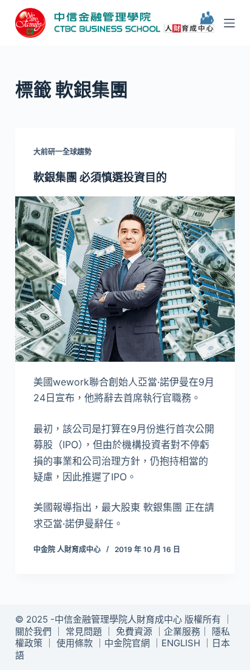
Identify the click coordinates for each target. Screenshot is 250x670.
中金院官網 (127, 643)
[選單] (229, 23)
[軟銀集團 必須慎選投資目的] (125, 279)
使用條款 (74, 643)
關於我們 (33, 631)
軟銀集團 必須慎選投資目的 (100, 177)
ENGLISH (180, 643)
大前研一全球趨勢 (62, 151)
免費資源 (134, 631)
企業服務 (182, 631)
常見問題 (84, 631)
